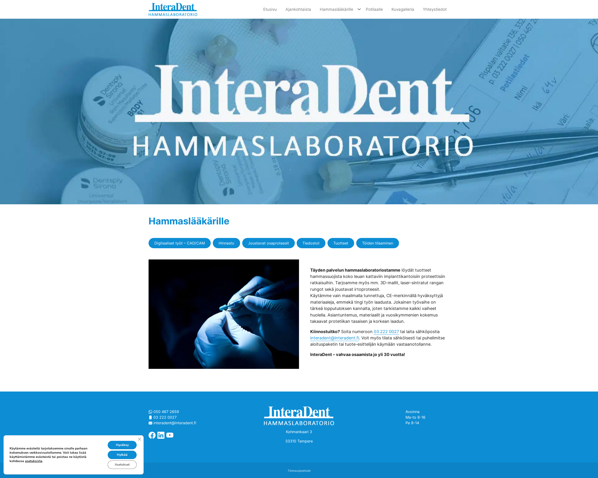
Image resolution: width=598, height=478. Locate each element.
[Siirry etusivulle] (173, 8)
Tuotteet (340, 243)
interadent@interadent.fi (334, 337)
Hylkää (122, 455)
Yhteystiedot (435, 9)
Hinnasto (226, 243)
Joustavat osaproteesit (268, 243)
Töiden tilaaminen (377, 243)
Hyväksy (122, 445)
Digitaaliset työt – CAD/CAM (179, 243)
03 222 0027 (386, 331)
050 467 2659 (165, 411)
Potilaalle (374, 9)
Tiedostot (311, 243)
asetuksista (33, 461)
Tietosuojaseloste (299, 470)
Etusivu (270, 9)
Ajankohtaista (298, 9)
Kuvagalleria (403, 9)
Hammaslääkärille (336, 9)
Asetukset (122, 464)
